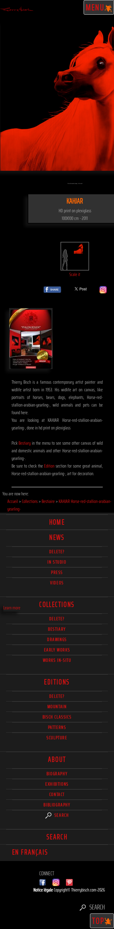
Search (61, 815)
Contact (57, 794)
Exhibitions (57, 784)
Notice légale (43, 890)
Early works (57, 650)
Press (57, 572)
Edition (49, 466)
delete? (57, 551)
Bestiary (25, 443)
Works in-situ (57, 660)
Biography (57, 773)
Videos (57, 582)
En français (30, 852)
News (57, 537)
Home (57, 522)
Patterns (57, 727)
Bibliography (56, 805)
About (57, 759)
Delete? (57, 696)
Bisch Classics (57, 717)
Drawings (57, 639)
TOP (98, 921)
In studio (56, 562)
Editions (57, 682)
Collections (56, 604)
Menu (95, 7)
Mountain (57, 706)
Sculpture (57, 737)
